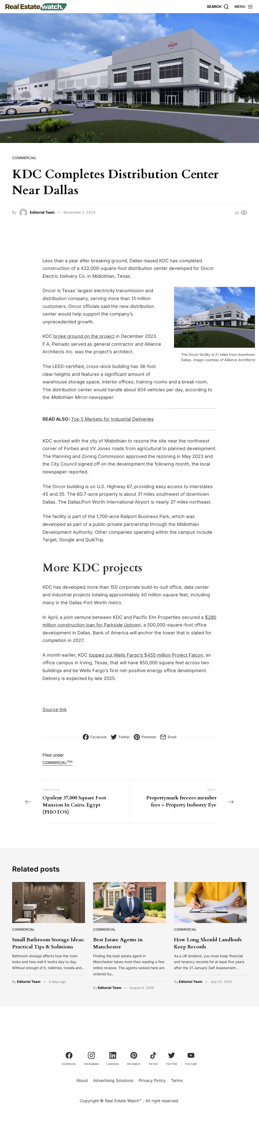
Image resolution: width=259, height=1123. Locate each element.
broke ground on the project (84, 336)
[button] (243, 6)
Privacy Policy (152, 1080)
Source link (54, 709)
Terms (177, 1080)
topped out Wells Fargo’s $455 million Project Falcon (146, 655)
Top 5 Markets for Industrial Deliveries (112, 419)
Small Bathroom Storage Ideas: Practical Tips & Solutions (48, 943)
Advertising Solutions (113, 1080)
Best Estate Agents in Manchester (118, 943)
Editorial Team (42, 212)
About (82, 1080)
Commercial (24, 158)
